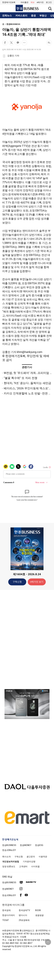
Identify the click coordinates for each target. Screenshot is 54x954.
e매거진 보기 (36, 581)
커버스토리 (21, 15)
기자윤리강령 (29, 861)
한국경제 (6, 910)
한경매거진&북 (8, 2)
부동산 (43, 15)
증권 (33, 15)
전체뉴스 (7, 15)
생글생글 (39, 915)
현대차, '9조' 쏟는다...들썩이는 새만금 (27, 383)
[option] (27, 704)
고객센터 (23, 866)
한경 (9, 845)
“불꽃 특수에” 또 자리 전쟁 (20, 378)
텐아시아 (23, 915)
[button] (48, 2)
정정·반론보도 (8, 866)
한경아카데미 (8, 915)
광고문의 (31, 856)
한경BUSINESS (13, 24)
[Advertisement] (27, 639)
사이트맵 (35, 866)
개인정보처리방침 (10, 861)
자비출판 (24, 2)
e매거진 (40, 2)
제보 (32, 2)
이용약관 (43, 856)
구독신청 (17, 581)
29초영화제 (24, 920)
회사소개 (6, 856)
